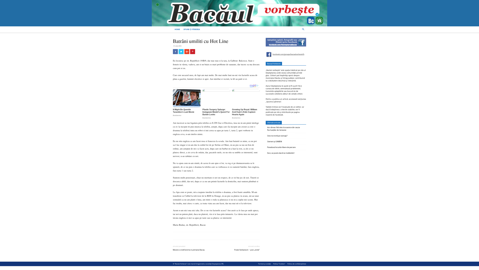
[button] (303, 29)
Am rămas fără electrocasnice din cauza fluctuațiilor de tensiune (283, 128)
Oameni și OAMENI (274, 142)
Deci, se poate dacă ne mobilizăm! (280, 153)
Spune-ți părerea (191, 29)
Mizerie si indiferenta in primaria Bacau (189, 250)
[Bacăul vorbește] (239, 13)
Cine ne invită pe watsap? (277, 136)
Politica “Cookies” (279, 264)
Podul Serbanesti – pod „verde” (247, 250)
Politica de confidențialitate (296, 264)
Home (177, 29)
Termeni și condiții (264, 264)
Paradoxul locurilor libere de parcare (281, 147)
